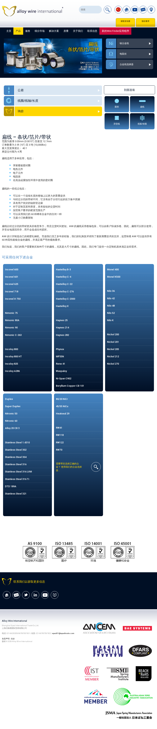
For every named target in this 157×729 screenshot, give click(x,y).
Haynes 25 (62, 320)
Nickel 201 (113, 341)
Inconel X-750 (12, 298)
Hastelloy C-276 (65, 291)
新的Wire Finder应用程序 (115, 31)
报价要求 (145, 21)
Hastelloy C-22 (64, 284)
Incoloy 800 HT (13, 356)
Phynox (60, 349)
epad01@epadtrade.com (63, 633)
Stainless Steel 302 (15, 449)
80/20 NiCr (62, 399)
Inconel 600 (11, 269)
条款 (13, 639)
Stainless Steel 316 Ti (17, 479)
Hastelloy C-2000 (65, 298)
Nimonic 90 (11, 327)
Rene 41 (60, 363)
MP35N (60, 356)
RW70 (59, 449)
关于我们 (78, 31)
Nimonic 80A (12, 320)
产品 (18, 31)
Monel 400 (113, 269)
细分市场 (40, 31)
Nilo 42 (111, 298)
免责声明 (6, 639)
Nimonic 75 (11, 313)
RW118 (60, 435)
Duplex (9, 399)
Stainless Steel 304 (15, 457)
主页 (8, 31)
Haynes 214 (62, 327)
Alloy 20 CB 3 (12, 428)
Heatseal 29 (62, 413)
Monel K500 (113, 276)
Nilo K (110, 320)
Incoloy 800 (11, 349)
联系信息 (92, 31)
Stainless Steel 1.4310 (17, 442)
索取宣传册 (125, 21)
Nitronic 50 (11, 413)
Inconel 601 (11, 276)
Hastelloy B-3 (63, 269)
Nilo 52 (111, 313)
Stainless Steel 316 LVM (18, 471)
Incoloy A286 (12, 371)
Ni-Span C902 (63, 378)
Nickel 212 (113, 356)
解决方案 (54, 31)
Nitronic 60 (11, 420)
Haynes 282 (62, 335)
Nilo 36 (111, 290)
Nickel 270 (113, 363)
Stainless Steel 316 (15, 464)
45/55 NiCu (62, 406)
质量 (66, 31)
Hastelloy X (62, 306)
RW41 (59, 427)
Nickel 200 (113, 334)
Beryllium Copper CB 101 (70, 385)
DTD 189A (10, 486)
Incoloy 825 (11, 363)
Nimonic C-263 (13, 335)
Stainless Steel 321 (15, 493)
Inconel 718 (11, 291)
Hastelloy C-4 (63, 276)
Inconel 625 (11, 284)
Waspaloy (61, 371)
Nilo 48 (111, 305)
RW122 (60, 442)
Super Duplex (12, 406)
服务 (27, 31)
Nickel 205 (113, 349)
